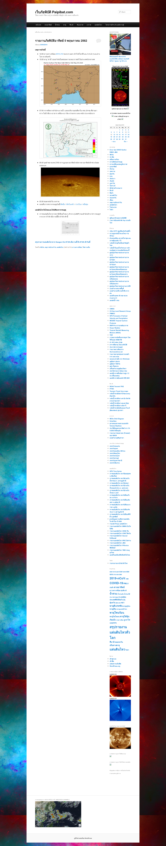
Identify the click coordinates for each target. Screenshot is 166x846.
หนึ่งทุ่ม (85, 204)
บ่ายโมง (78, 204)
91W (114, 572)
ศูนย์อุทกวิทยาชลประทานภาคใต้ (120, 286)
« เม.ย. (114, 141)
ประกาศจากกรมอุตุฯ (116, 347)
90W (111, 572)
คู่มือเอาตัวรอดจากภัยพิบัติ (118, 218)
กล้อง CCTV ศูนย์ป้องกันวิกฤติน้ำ (120, 231)
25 (128, 137)
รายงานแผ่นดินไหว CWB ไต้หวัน (120, 533)
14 (117, 134)
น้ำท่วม (57, 25)
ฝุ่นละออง (118, 603)
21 (117, 137)
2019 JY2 (59, 54)
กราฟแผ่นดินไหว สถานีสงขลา (119, 483)
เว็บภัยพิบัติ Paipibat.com (54, 11)
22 (119, 137)
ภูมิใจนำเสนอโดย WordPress (83, 838)
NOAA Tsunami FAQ (117, 386)
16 (123, 134)
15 (119, 134)
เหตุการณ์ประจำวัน (50, 247)
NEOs (42, 247)
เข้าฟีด (112, 661)
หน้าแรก (38, 25)
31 (126, 139)
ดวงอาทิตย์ (48, 25)
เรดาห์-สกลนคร (115, 456)
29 (119, 139)
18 (128, 134)
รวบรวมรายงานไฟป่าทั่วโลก (119, 563)
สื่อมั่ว (111, 193)
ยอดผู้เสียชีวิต (113, 623)
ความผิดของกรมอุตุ (116, 162)
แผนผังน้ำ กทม (114, 300)
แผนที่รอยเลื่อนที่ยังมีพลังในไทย (120, 555)
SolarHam (113, 421)
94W (124, 572)
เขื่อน (111, 200)
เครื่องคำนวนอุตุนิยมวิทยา (118, 368)
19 (111, 137)
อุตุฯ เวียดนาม (114, 366)
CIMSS (112, 309)
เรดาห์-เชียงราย (115, 463)
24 (126, 137)
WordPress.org (115, 666)
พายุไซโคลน (115, 616)
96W (111, 574)
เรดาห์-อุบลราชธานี (116, 460)
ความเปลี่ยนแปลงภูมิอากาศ (118, 164)
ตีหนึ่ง (63, 204)
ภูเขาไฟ (112, 183)
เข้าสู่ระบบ (113, 659)
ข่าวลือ (112, 157)
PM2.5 (126, 583)
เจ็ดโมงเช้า (70, 204)
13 (114, 134)
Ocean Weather (115, 328)
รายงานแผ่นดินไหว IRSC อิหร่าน (120, 540)
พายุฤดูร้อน (126, 606)
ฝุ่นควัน (112, 174)
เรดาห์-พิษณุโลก (115, 453)
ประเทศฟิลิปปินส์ (116, 599)
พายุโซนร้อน (117, 612)
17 (126, 134)
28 (117, 139)
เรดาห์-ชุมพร (114, 448)
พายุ (64, 25)
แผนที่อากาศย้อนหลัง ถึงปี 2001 (120, 378)
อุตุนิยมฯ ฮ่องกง (115, 361)
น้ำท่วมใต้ (127, 594)
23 (123, 137)
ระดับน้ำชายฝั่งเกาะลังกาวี (118, 405)
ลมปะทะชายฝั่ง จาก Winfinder (120, 359)
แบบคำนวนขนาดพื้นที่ (117, 288)
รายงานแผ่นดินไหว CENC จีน (119, 531)
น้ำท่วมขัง (121, 594)
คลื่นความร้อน (114, 159)
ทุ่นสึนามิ (124, 590)
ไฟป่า (111, 209)
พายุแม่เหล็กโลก (122, 609)
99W (120, 575)
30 (123, 139)
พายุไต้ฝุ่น (124, 616)
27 (114, 139)
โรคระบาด (113, 207)
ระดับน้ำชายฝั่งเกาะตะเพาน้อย (119, 403)
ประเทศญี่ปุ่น (122, 597)
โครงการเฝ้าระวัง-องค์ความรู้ (114, 25)
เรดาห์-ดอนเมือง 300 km (117, 451)
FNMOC (112, 313)
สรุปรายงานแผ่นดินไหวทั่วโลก (120, 632)
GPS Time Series (116, 471)
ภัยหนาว (112, 178)
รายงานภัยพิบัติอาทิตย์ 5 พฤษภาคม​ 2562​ (61, 40)
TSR (111, 335)
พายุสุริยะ (113, 609)
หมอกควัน (113, 198)
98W (117, 574)
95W (127, 572)
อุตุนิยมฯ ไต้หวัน (115, 364)
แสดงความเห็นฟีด (115, 664)
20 (114, 137)
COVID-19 (116, 583)
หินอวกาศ (80, 25)
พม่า (122, 602)
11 (128, 132)
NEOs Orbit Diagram (117, 419)
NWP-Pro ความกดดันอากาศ (119, 325)
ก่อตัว (112, 587)
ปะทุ (123, 599)
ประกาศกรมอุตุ (114, 597)
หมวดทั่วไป (113, 195)
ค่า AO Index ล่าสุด (116, 342)
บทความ (112, 171)
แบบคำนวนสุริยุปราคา (117, 438)
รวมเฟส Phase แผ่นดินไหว (118, 524)
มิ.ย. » (125, 141)
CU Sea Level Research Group (120, 311)
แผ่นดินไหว (98, 25)
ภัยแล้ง (112, 181)
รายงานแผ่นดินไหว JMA (117, 543)
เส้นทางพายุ (115, 645)
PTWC (112, 389)
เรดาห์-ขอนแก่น (115, 446)
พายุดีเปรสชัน (116, 605)
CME (127, 579)
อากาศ (89, 25)
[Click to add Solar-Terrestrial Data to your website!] (120, 106)
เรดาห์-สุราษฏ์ (114, 458)
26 (111, 139)
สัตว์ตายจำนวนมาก (116, 188)
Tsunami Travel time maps (119, 391)
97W (114, 574)
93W (121, 572)
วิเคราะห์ (112, 186)
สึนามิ (71, 25)
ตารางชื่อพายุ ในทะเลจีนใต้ (118, 345)
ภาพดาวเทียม (119, 620)
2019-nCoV (117, 578)
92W (117, 572)
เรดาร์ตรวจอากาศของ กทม (118, 371)
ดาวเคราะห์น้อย (77, 247)
